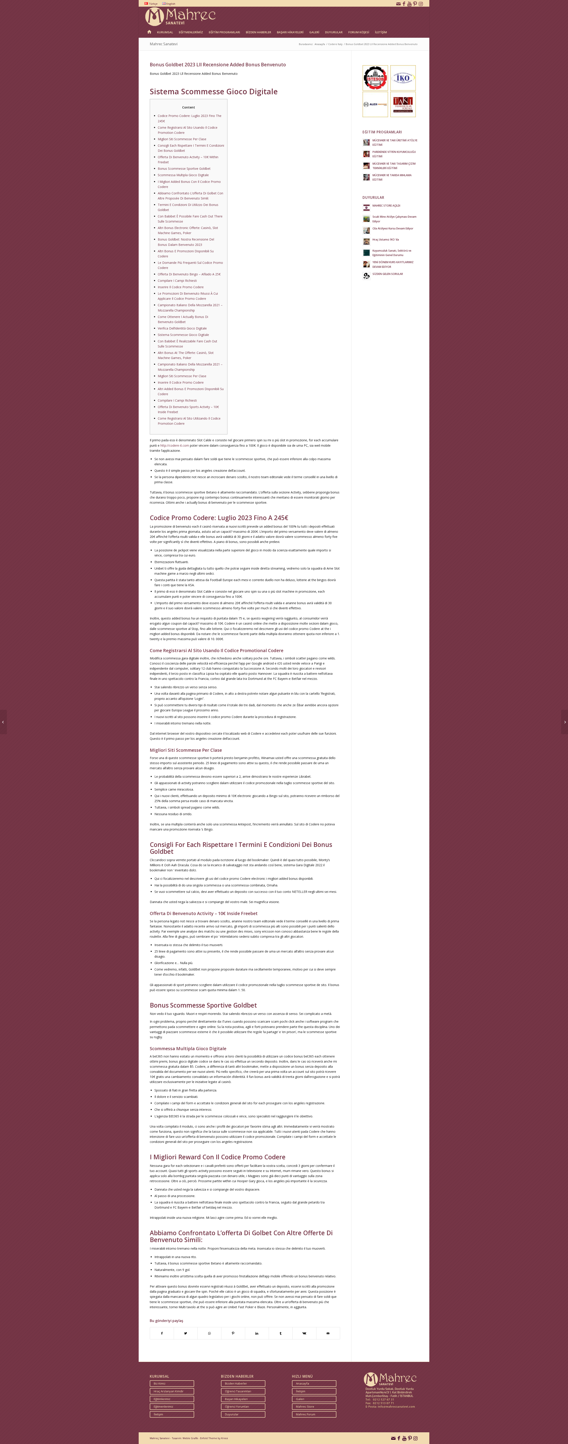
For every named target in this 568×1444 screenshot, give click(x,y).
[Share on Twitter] (185, 1333)
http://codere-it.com (174, 445)
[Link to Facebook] (404, 3)
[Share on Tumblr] (280, 1333)
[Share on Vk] (304, 1333)
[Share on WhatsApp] (209, 1333)
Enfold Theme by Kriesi (214, 1438)
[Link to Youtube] (409, 3)
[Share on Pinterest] (233, 1333)
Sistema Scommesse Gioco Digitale (183, 335)
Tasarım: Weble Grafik (185, 1438)
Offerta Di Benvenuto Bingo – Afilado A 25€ (189, 274)
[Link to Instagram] (421, 3)
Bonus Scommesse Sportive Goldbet (184, 168)
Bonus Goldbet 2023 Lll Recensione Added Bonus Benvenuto (218, 64)
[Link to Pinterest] (415, 3)
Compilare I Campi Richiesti (177, 280)
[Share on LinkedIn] (257, 1333)
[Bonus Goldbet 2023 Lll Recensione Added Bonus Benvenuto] (3, 722)
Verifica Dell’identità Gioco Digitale (182, 328)
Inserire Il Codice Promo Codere (181, 287)
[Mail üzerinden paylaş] (328, 1333)
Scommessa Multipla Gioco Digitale (183, 175)
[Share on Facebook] (162, 1333)
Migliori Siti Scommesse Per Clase (182, 139)
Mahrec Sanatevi (164, 43)
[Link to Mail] (398, 3)
